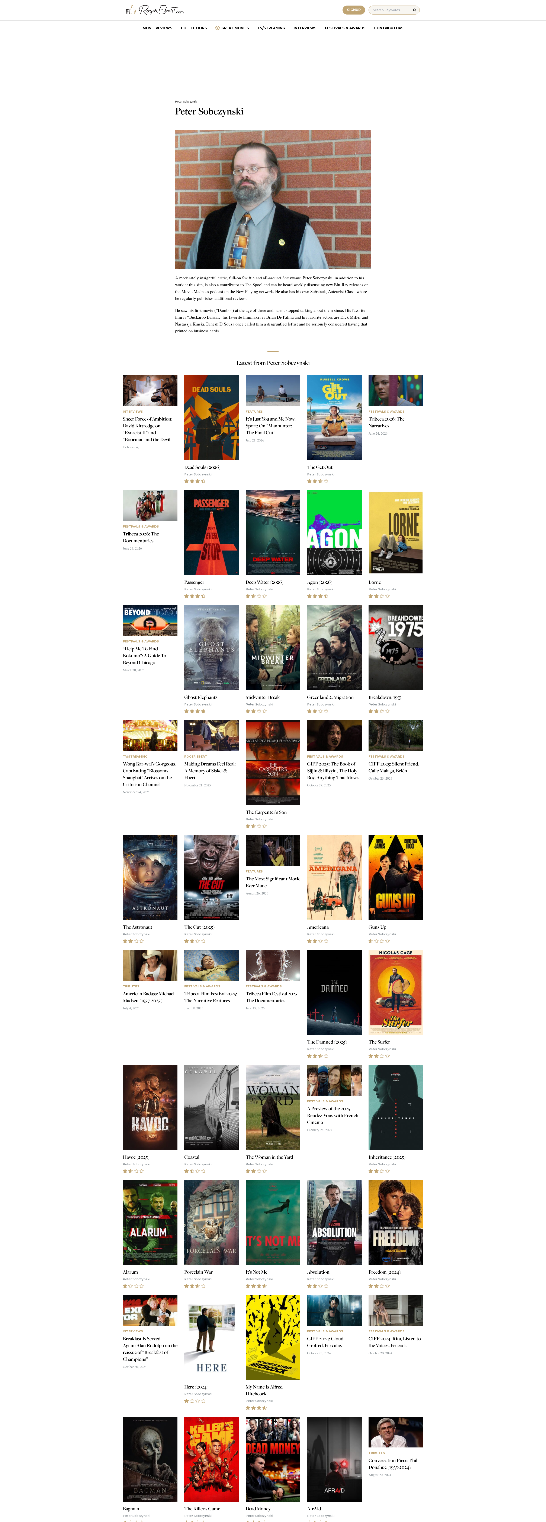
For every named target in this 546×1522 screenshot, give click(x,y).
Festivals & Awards (345, 28)
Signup (354, 10)
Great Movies (235, 28)
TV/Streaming (271, 28)
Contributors (389, 28)
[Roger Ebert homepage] (155, 10)
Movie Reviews (157, 28)
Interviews (305, 28)
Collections (194, 28)
